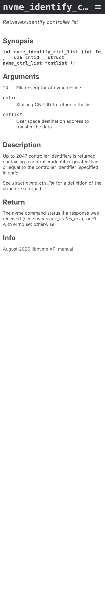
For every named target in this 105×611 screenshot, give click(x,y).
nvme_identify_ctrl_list (47, 7)
